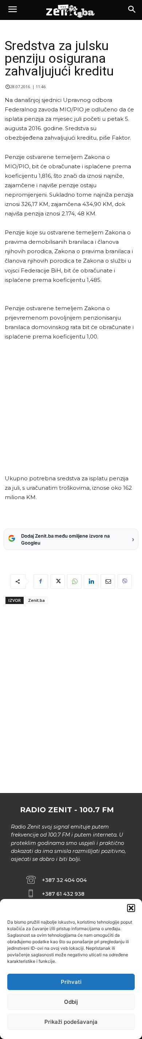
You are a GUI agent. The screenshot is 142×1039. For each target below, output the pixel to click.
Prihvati (71, 981)
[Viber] (124, 581)
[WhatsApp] (74, 581)
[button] (131, 908)
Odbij (71, 1001)
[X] (57, 581)
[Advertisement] (70, 407)
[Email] (107, 581)
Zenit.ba (36, 600)
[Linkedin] (91, 581)
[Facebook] (40, 581)
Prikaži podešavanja (71, 1021)
